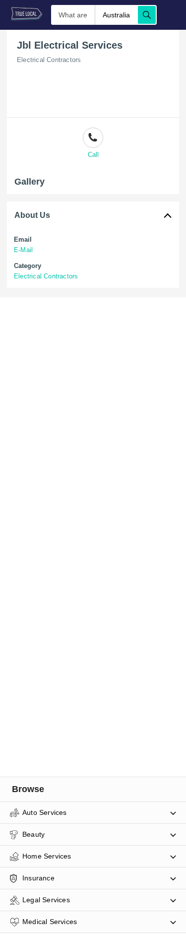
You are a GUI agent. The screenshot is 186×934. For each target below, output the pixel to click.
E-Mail (23, 250)
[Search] (147, 15)
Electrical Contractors (49, 60)
